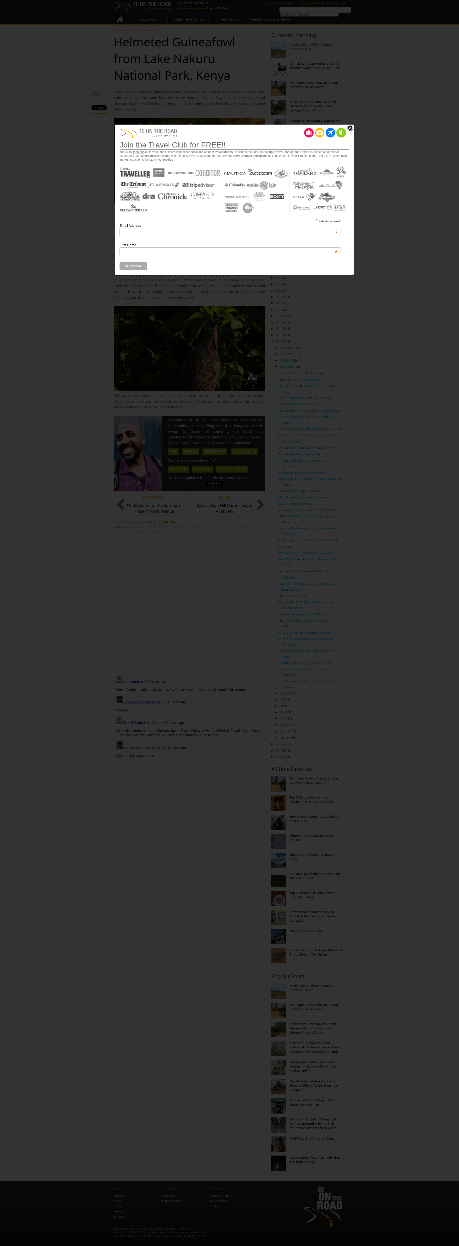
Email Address (229, 225)
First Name (229, 245)
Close (350, 128)
